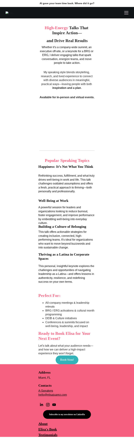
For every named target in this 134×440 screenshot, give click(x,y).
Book (53, 429)
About (43, 424)
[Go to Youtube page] (54, 404)
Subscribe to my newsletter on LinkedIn (67, 414)
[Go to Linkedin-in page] (41, 404)
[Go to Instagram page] (48, 404)
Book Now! (67, 359)
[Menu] (126, 12)
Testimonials (47, 435)
